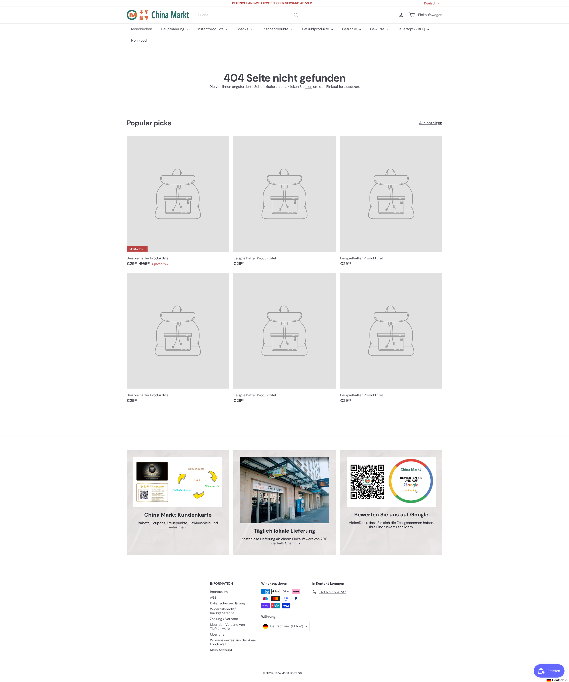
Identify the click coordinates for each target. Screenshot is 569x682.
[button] (554, 680)
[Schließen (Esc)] (351, 299)
